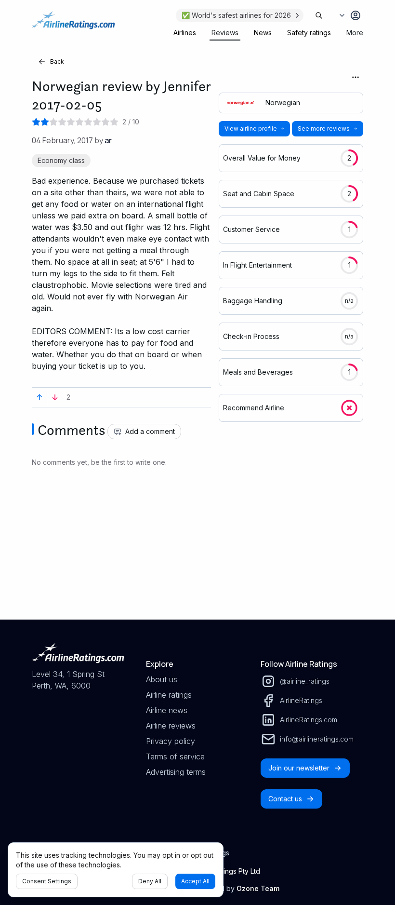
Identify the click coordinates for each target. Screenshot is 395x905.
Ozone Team (258, 888)
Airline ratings (169, 695)
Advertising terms (176, 772)
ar (108, 140)
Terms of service (175, 756)
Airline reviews (171, 725)
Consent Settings (46, 881)
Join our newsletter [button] (298, 768)
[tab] (185, 33)
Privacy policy (170, 741)
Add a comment (150, 431)
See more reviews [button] (324, 128)
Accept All (195, 881)
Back (57, 61)
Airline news (166, 710)
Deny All (149, 881)
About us (161, 679)
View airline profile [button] (250, 128)
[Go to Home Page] (73, 25)
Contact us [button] (285, 799)
